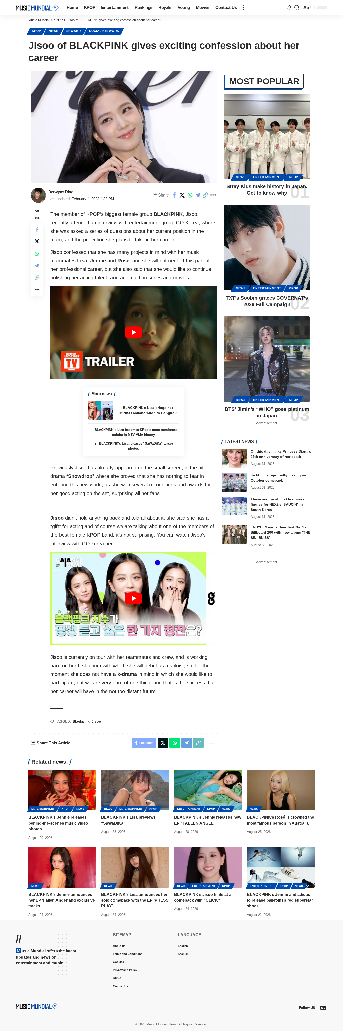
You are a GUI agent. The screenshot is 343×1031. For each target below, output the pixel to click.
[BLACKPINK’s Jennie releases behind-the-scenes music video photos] (62, 790)
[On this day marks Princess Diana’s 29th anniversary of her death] (234, 458)
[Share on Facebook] (174, 195)
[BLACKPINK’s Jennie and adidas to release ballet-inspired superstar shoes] (281, 867)
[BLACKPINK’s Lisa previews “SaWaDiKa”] (135, 790)
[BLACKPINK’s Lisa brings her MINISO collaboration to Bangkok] (100, 410)
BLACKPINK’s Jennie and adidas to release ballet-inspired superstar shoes (280, 900)
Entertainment (267, 177)
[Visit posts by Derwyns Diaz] (38, 195)
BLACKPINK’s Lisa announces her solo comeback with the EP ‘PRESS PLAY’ (135, 900)
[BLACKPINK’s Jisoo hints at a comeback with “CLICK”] (208, 867)
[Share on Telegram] (197, 195)
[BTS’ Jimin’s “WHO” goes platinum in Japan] (267, 359)
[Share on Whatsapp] (189, 195)
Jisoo (96, 721)
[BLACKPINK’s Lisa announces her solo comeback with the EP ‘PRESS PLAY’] (135, 867)
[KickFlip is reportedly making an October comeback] (234, 482)
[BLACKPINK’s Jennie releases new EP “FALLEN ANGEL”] (208, 790)
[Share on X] (182, 195)
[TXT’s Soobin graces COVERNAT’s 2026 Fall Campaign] (267, 247)
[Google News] (323, 1007)
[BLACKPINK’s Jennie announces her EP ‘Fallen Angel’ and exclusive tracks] (62, 867)
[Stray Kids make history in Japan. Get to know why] (267, 136)
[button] (243, 7)
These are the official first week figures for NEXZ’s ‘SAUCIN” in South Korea (277, 504)
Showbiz (74, 30)
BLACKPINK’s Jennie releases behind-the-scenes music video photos (58, 823)
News (54, 30)
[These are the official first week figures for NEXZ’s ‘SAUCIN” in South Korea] (234, 506)
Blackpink (81, 721)
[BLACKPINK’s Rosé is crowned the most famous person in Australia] (281, 790)
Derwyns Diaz (60, 192)
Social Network (104, 30)
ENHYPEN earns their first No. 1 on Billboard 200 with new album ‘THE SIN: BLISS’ (280, 532)
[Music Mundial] (37, 7)
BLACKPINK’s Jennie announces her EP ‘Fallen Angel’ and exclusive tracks (61, 900)
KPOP (36, 30)
